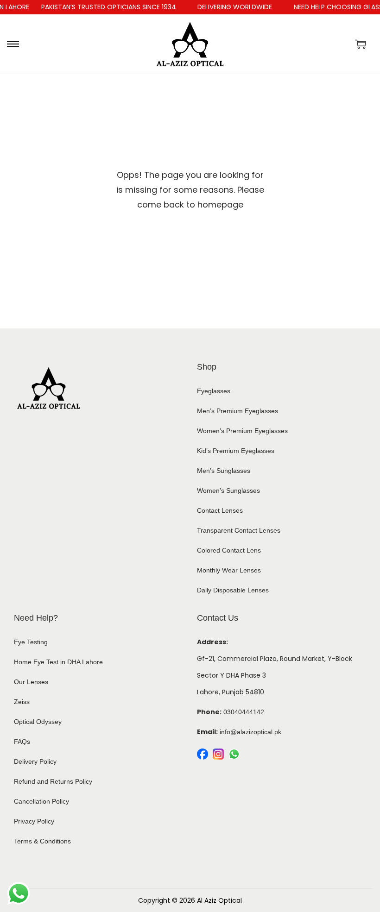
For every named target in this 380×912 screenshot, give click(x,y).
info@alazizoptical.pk (250, 732)
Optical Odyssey (38, 721)
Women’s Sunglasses (228, 490)
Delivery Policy (35, 761)
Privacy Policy (34, 821)
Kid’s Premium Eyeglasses (235, 450)
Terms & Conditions (42, 841)
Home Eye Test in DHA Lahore (58, 662)
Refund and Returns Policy (53, 781)
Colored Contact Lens (229, 550)
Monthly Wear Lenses (229, 570)
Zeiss (22, 701)
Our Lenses (31, 682)
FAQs (22, 741)
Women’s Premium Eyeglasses (242, 430)
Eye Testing (31, 642)
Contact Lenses (220, 510)
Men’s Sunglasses (223, 470)
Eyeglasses (213, 391)
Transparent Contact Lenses (238, 530)
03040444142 (243, 712)
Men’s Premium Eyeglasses (237, 411)
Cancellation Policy (41, 801)
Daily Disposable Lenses (233, 590)
